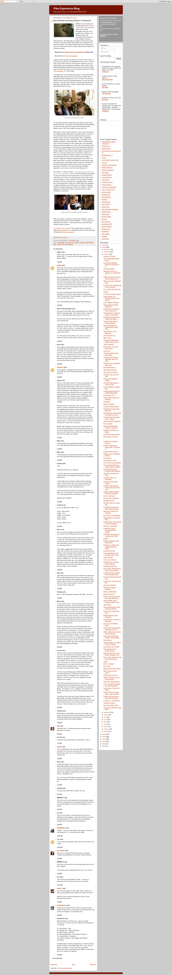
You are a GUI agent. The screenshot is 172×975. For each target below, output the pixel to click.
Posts (104, 48)
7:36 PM (59, 902)
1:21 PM (59, 262)
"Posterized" (105, 172)
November (107, 252)
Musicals (104, 219)
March (106, 726)
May (105, 722)
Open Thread (107, 604)
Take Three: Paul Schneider (111, 681)
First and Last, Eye (108, 594)
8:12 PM (59, 794)
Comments (106, 51)
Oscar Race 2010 (107, 224)
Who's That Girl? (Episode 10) (112, 421)
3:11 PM (59, 437)
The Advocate (106, 93)
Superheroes (105, 231)
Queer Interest (106, 229)
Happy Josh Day (108, 557)
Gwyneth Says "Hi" (108, 500)
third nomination (63, 230)
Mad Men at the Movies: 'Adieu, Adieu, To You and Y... (111, 447)
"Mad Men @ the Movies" (109, 165)
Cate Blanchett (106, 202)
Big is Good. (107, 666)
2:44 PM (59, 341)
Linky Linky (106, 351)
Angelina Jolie (106, 194)
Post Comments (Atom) (65, 968)
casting (76, 242)
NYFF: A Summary (108, 664)
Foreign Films (106, 207)
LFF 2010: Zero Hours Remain (112, 294)
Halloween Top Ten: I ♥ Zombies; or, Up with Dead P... (111, 272)
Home (73, 964)
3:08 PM (59, 377)
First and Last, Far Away (110, 372)
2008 (104, 736)
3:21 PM (59, 526)
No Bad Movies (61, 905)
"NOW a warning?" (108, 344)
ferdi (58, 726)
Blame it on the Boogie (110, 591)
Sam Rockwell (69, 244)
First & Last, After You (109, 559)
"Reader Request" (107, 175)
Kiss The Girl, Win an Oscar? (111, 289)
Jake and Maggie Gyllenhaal (110, 209)
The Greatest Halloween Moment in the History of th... (111, 264)
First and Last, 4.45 (109, 395)
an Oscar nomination (68, 232)
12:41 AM (60, 847)
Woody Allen (105, 239)
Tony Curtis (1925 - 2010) (110, 705)
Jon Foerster (61, 850)
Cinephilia (105, 111)
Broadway (105, 199)
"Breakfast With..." (107, 155)
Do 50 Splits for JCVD (109, 460)
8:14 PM (59, 809)
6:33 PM (59, 734)
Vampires (104, 236)
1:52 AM (59, 858)
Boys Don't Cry (69, 242)
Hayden (59, 265)
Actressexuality (106, 192)
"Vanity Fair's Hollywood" (109, 187)
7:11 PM (59, 743)
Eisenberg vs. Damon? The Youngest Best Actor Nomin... (111, 546)
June (105, 719)
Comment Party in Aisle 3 (110, 451)
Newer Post (53, 964)
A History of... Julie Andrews (111, 700)
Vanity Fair (105, 71)
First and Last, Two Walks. (111, 498)
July (105, 717)
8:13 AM (59, 873)
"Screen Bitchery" (107, 177)
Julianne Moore (106, 212)
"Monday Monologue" (108, 170)
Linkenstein (106, 401)
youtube (115, 34)
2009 (104, 734)
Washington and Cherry (110, 566)
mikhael (59, 746)
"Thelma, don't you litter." (110, 675)
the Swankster (59, 71)
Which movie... (107, 338)
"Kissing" (104, 162)
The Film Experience (71, 56)
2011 (104, 245)
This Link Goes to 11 (109, 335)
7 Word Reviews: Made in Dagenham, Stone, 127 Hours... (110, 359)
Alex (58, 839)
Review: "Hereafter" (109, 404)
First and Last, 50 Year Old (111, 646)
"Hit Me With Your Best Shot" (110, 160)
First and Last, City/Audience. (112, 515)
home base (103, 34)
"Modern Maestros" (107, 167)
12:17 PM (60, 885)
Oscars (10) (60, 244)
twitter (109, 34)
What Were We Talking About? (112, 668)
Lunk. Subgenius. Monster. (111, 302)
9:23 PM (59, 954)
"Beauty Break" (106, 148)
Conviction (82, 242)
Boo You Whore (107, 423)
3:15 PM (59, 460)
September (107, 712)
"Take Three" (105, 180)
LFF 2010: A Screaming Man (111, 434)
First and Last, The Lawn (110, 436)
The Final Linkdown (109, 268)
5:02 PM (59, 707)
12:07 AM (60, 835)
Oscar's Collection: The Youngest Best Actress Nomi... (110, 327)
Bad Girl (105, 538)
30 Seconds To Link (109, 551)
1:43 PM (59, 305)
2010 (104, 247)
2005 (104, 744)
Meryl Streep (105, 214)
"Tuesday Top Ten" (107, 182)
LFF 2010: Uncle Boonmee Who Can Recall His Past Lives (111, 487)
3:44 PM (59, 588)
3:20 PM (59, 501)
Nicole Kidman (106, 221)
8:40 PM (59, 824)
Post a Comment (57, 958)
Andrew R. (60, 367)
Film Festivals (106, 204)
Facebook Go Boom (109, 703)
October (106, 254)
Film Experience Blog (67, 8)
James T (59, 888)
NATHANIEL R (61, 828)
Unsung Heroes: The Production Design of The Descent (111, 298)
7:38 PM (59, 758)
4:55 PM (59, 647)
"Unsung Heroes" (107, 185)
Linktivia (105, 291)
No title (105, 661)
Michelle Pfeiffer (106, 216)
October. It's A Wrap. (109, 256)
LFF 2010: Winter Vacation (111, 406)
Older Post (93, 964)
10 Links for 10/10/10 (109, 585)
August (106, 715)
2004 (104, 746)
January (106, 731)
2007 (104, 739)
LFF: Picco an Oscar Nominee (112, 462)
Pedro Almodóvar (107, 226)
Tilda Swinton (106, 234)
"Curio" (104, 157)
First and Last (107, 458)
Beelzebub (61, 242)
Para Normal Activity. (109, 367)
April (105, 724)
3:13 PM (59, 448)
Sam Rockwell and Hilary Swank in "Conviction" (72, 21)
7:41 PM (59, 784)
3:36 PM (59, 569)
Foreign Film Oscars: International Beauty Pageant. (109, 530)
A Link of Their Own (109, 496)
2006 (104, 741)
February (106, 729)
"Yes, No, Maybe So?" (108, 189)
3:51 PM (59, 598)
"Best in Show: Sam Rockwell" (74, 52)
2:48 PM (59, 364)
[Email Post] (77, 240)
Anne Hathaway (106, 197)
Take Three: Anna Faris (110, 370)
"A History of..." (106, 146)
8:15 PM (59, 915)
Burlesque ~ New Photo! (110, 526)
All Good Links (107, 640)
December (107, 249)
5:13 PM (59, 722)
